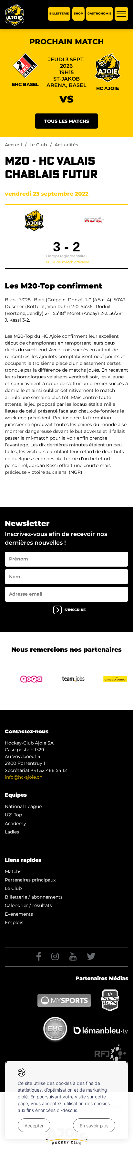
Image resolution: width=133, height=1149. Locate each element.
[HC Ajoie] (14, 15)
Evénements (19, 914)
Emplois (14, 922)
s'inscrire (75, 610)
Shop (78, 13)
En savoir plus (94, 1125)
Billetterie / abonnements (34, 897)
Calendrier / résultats (28, 905)
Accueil (13, 145)
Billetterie (59, 13)
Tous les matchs (66, 121)
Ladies (12, 832)
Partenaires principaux (30, 880)
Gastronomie (99, 13)
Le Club (38, 145)
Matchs (13, 871)
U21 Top (13, 815)
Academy (15, 823)
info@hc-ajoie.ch (23, 777)
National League (23, 806)
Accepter (34, 1125)
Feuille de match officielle (66, 262)
